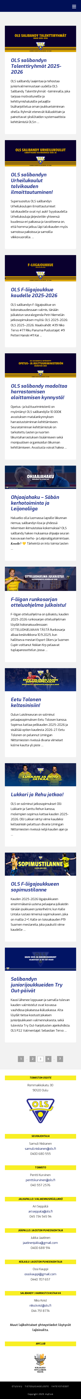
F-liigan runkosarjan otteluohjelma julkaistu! (38, 602)
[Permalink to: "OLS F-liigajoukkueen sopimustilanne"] (40, 864)
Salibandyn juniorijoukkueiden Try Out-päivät (37, 985)
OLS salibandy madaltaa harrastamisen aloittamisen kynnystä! (39, 392)
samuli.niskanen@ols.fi (40, 1149)
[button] (74, 6)
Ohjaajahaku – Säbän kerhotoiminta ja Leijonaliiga (35, 503)
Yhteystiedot (60, 1386)
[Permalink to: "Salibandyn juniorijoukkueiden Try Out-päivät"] (40, 959)
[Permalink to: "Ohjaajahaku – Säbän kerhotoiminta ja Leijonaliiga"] (40, 477)
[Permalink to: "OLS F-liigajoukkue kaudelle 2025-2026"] (40, 268)
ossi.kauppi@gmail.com (40, 1274)
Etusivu (17, 1386)
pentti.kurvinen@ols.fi (40, 1180)
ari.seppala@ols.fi (40, 1211)
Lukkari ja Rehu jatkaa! (37, 794)
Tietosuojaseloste (37, 1386)
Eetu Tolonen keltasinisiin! (26, 702)
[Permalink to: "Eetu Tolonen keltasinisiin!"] (40, 679)
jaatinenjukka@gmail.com (40, 1243)
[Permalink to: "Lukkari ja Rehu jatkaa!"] (40, 774)
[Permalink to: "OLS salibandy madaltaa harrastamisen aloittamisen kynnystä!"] (40, 365)
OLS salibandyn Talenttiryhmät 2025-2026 (36, 66)
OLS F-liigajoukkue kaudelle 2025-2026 (34, 292)
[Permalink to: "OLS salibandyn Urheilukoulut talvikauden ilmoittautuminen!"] (40, 153)
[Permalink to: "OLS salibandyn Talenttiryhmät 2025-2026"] (40, 39)
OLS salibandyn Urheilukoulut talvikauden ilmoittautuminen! (32, 183)
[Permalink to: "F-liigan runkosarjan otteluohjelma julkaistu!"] (40, 579)
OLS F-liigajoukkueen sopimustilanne (35, 887)
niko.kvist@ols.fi (40, 1306)
